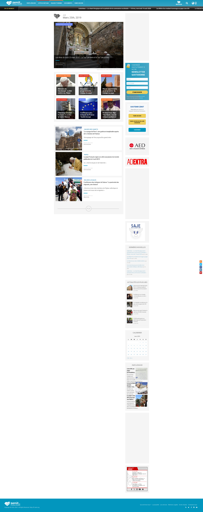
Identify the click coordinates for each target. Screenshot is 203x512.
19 (131, 351)
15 (140, 348)
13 (134, 348)
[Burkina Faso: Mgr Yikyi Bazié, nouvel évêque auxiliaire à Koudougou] (110, 108)
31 (146, 354)
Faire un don (79, 3)
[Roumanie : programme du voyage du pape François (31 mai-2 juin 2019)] (88, 85)
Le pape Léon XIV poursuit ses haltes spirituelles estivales (131, 399)
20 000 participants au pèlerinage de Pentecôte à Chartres (139, 320)
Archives (82, 99)
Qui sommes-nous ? (145, 505)
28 (137, 354)
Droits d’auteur (183, 505)
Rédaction (86, 197)
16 (143, 348)
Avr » (131, 358)
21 (137, 351)
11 (128, 348)
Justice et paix (61, 75)
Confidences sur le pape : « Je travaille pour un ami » (139, 295)
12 (131, 348)
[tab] (132, 468)
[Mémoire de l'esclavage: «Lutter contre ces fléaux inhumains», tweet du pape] (65, 85)
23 (143, 351)
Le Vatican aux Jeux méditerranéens (165, 8)
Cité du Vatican (43, 3)
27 (134, 354)
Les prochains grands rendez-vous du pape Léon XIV (131, 386)
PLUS (88, 208)
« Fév (128, 358)
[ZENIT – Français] (16, 3)
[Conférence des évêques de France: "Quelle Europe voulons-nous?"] (88, 108)
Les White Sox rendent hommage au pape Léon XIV (131, 8)
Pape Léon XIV (31, 3)
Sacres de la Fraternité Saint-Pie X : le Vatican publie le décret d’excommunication (140, 287)
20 (134, 351)
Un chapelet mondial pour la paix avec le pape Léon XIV (140, 303)
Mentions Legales (173, 505)
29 (140, 354)
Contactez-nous (192, 505)
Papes (68, 75)
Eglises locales (107, 99)
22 (140, 351)
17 (146, 348)
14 (137, 348)
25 (128, 354)
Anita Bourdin (59, 64)
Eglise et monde (56, 3)
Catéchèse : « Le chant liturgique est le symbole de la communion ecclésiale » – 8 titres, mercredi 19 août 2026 (73, 8)
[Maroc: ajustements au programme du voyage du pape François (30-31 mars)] (110, 85)
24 (146, 351)
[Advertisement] (88, 222)
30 (143, 354)
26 (131, 354)
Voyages (86, 75)
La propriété (155, 505)
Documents (68, 3)
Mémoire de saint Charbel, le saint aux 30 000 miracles (140, 311)
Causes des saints (91, 129)
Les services (163, 505)
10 (146, 345)
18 (128, 351)
